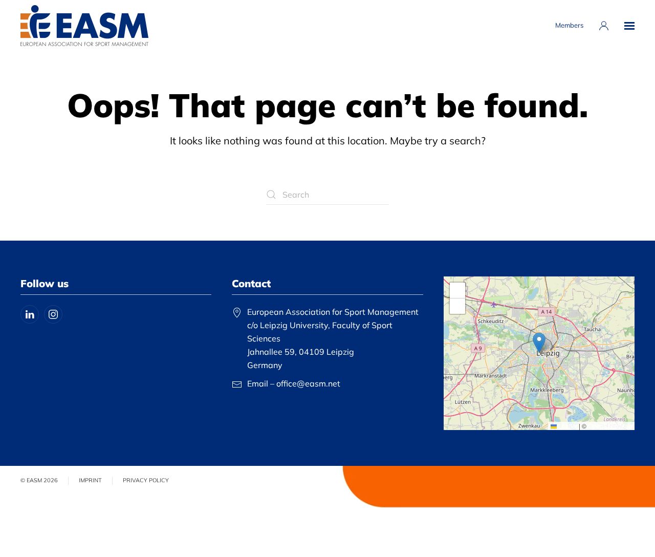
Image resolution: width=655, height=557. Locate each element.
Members (569, 25)
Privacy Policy (146, 480)
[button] (629, 25)
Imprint (90, 480)
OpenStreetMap (610, 425)
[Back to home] (84, 25)
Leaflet (567, 425)
